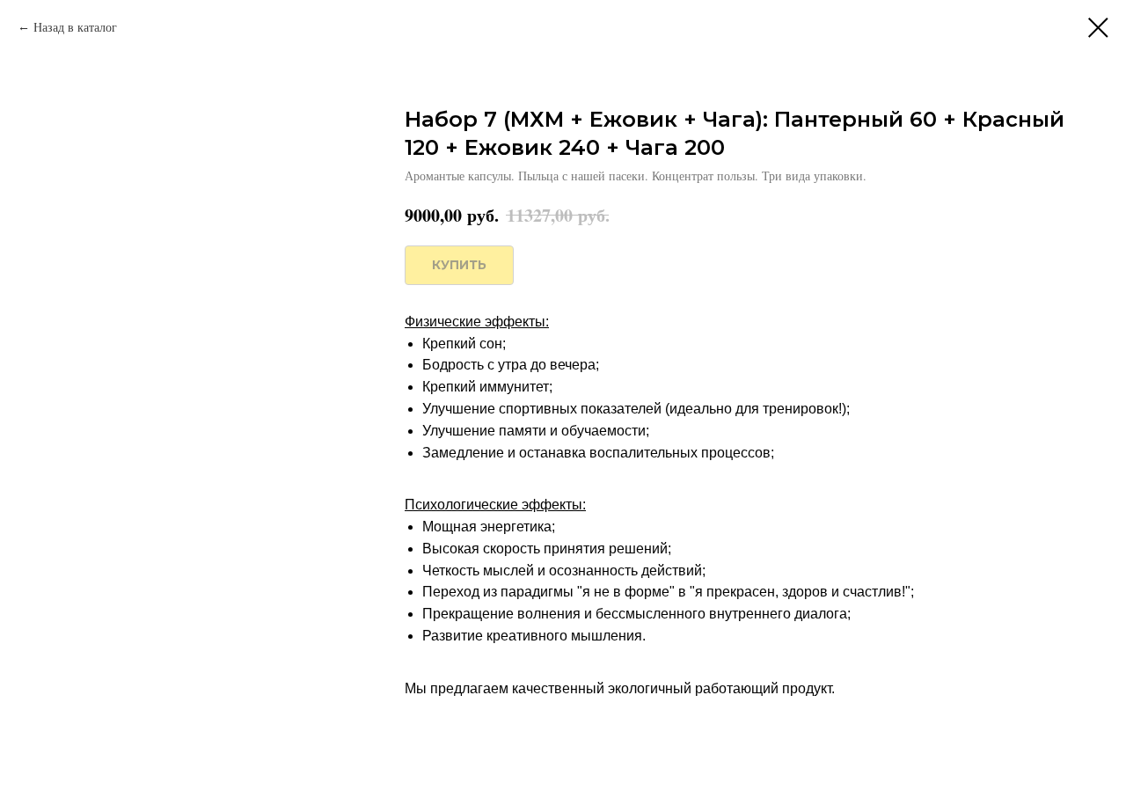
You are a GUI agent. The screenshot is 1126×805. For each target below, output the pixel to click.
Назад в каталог (75, 26)
